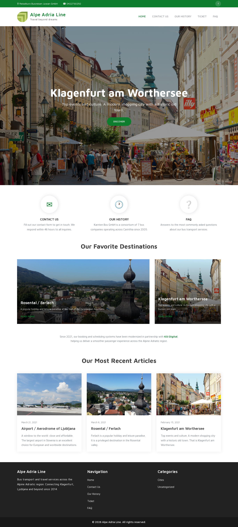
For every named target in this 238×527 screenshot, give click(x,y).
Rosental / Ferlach (106, 428)
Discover (119, 121)
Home (142, 16)
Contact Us (160, 16)
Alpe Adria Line (48, 14)
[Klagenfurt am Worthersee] (188, 394)
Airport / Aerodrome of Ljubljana (48, 428)
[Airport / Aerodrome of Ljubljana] (49, 394)
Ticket (202, 16)
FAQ (215, 16)
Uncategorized (166, 486)
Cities (161, 479)
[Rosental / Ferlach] (119, 394)
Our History (183, 16)
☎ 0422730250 (72, 3)
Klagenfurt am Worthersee (119, 92)
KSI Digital (170, 336)
